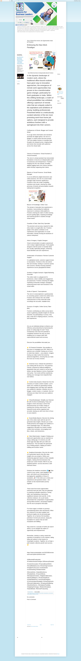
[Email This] (35, 591)
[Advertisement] (30, 35)
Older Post (52, 624)
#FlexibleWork (37, 593)
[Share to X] (37, 591)
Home (41, 624)
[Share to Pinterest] (39, 591)
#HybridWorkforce (46, 593)
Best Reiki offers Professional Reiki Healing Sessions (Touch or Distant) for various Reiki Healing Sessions (20, 60)
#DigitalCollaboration (32, 593)
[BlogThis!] (36, 591)
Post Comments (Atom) (34, 626)
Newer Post (29, 624)
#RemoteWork (51, 593)
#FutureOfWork (41, 593)
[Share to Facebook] (38, 591)
